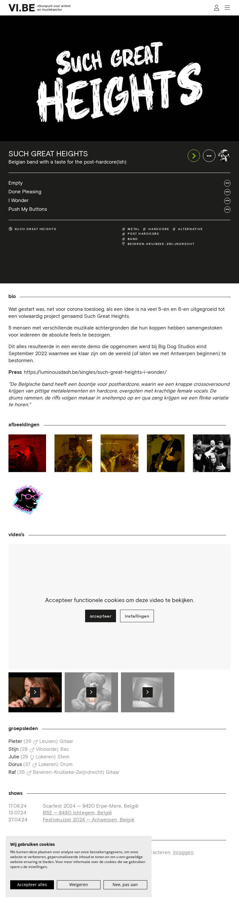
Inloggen (183, 852)
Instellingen (137, 616)
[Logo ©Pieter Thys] (27, 499)
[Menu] (227, 8)
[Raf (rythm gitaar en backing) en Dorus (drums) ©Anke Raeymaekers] (73, 453)
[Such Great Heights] (224, 156)
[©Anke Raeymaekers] (212, 453)
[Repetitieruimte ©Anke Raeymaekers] (119, 453)
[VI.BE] (39, 7)
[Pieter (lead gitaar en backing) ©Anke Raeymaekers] (165, 453)
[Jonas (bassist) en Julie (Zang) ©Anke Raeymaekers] (27, 453)
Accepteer (100, 616)
